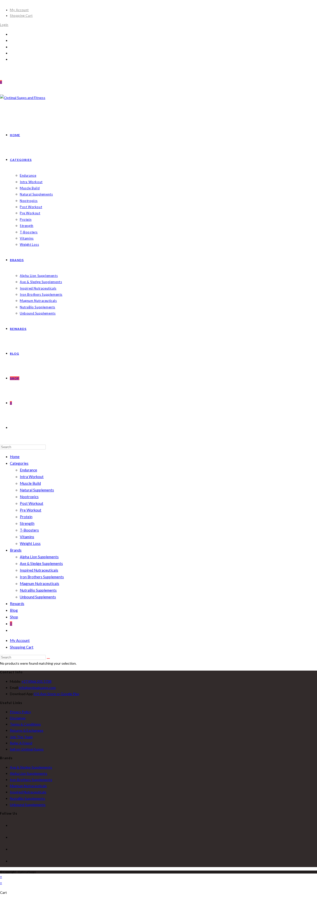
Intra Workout (32, 476)
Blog (14, 610)
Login (4, 25)
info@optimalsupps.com (37, 687)
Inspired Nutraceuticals (39, 570)
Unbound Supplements (38, 597)
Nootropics (29, 496)
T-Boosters (29, 530)
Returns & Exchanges (26, 730)
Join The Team (21, 737)
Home (15, 456)
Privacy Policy (20, 712)
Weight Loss (30, 543)
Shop (14, 617)
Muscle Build (30, 483)
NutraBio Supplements (38, 590)
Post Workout (31, 503)
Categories (19, 463)
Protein (26, 516)
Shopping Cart (21, 16)
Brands (16, 550)
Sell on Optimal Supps (27, 749)
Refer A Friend (21, 743)
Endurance (28, 470)
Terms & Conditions (25, 724)
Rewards (17, 603)
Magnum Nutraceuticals (39, 583)
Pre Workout (30, 510)
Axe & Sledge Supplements (41, 563)
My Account (19, 10)
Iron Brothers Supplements (42, 577)
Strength (27, 523)
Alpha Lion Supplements (39, 557)
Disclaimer (18, 718)
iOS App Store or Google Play (56, 694)
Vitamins (27, 537)
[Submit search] (48, 658)
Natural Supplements (37, 490)
